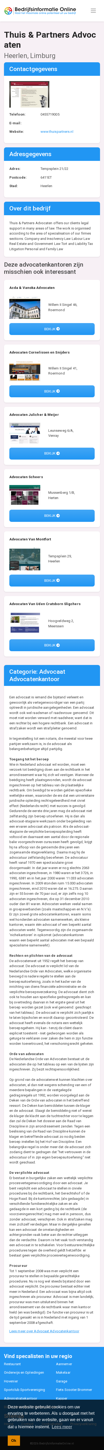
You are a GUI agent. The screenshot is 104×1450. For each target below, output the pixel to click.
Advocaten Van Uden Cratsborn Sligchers (45, 604)
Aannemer (64, 1364)
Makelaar (63, 1372)
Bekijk (50, 329)
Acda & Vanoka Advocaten (32, 288)
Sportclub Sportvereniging (24, 1390)
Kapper (61, 1398)
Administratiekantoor (20, 1398)
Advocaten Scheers (26, 477)
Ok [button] (13, 1440)
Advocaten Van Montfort (30, 539)
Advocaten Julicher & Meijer (34, 415)
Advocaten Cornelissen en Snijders (39, 352)
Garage (61, 1381)
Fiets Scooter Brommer (74, 1390)
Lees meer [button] (62, 1427)
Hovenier (11, 1381)
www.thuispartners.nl (57, 132)
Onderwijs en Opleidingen (24, 1372)
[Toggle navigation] (93, 10)
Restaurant (12, 1364)
